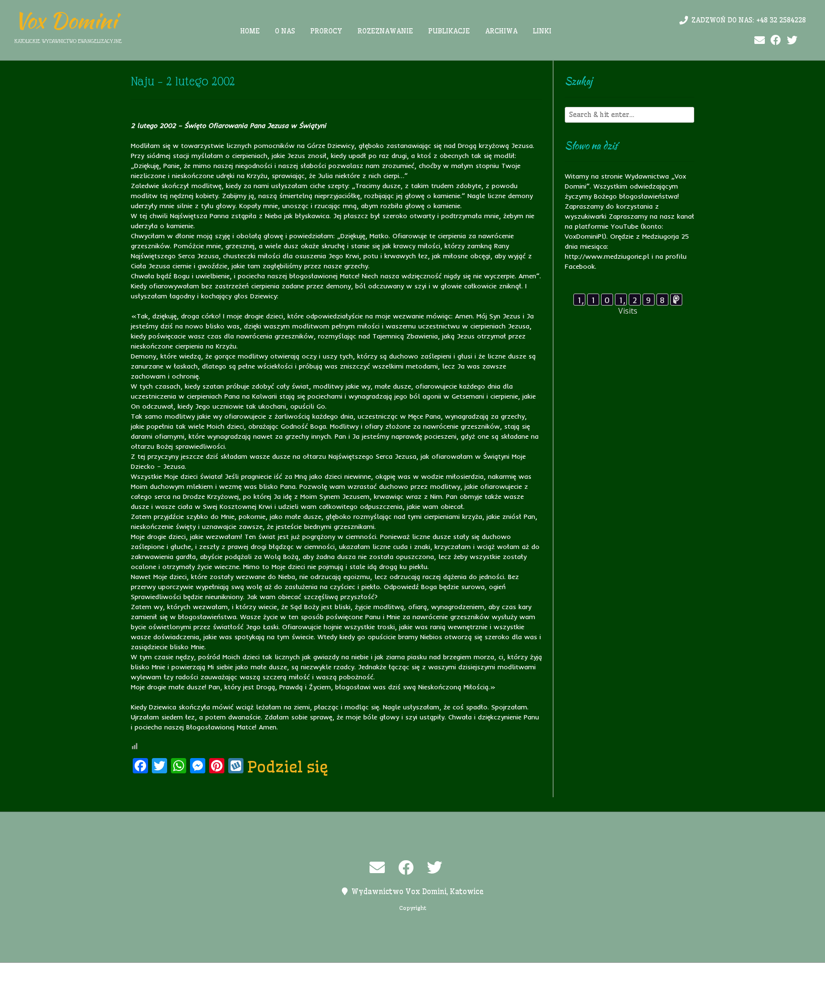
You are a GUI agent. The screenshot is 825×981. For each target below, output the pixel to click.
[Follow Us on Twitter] (792, 40)
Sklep (530, 972)
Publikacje (449, 31)
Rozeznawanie (385, 31)
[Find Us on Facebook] (776, 40)
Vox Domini (65, 21)
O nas (285, 31)
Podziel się (287, 766)
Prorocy (326, 31)
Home (250, 31)
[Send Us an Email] (759, 40)
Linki (542, 31)
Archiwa (501, 31)
